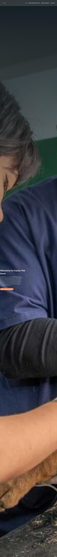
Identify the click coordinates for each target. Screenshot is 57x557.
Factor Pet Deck (7, 276)
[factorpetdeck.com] (5, 2)
